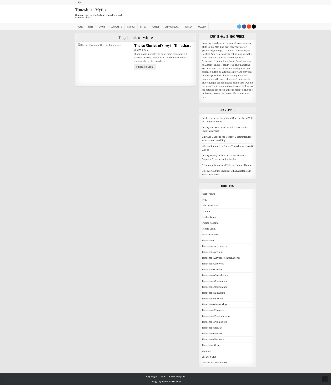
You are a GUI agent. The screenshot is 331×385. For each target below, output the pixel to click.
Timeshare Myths (90, 9)
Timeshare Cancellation (215, 275)
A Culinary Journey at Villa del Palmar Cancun (227, 165)
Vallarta (202, 26)
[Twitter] (239, 26)
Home (80, 2)
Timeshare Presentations (216, 316)
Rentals (131, 26)
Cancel (102, 26)
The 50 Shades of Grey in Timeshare (162, 45)
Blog (204, 199)
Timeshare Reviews (213, 339)
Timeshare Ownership (214, 304)
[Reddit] (249, 26)
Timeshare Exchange (213, 293)
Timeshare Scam (211, 345)
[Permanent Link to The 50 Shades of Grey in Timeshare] (105, 63)
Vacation (206, 351)
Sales (90, 26)
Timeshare (208, 240)
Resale (143, 26)
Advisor (155, 26)
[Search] (254, 26)
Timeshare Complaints (214, 287)
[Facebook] (244, 26)
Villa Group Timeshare (214, 362)
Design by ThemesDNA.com (166, 382)
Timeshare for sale (212, 298)
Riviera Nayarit (210, 234)
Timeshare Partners (213, 310)
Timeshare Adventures (214, 246)
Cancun (188, 26)
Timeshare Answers (213, 263)
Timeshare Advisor (212, 252)
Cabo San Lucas (172, 26)
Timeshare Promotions (214, 322)
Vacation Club (209, 357)
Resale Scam (208, 228)
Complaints (116, 26)
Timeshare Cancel (212, 269)
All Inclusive (208, 193)
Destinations (209, 217)
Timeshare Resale (212, 333)
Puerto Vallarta (210, 223)
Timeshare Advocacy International (221, 258)
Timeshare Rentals (212, 327)
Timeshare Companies (214, 281)
